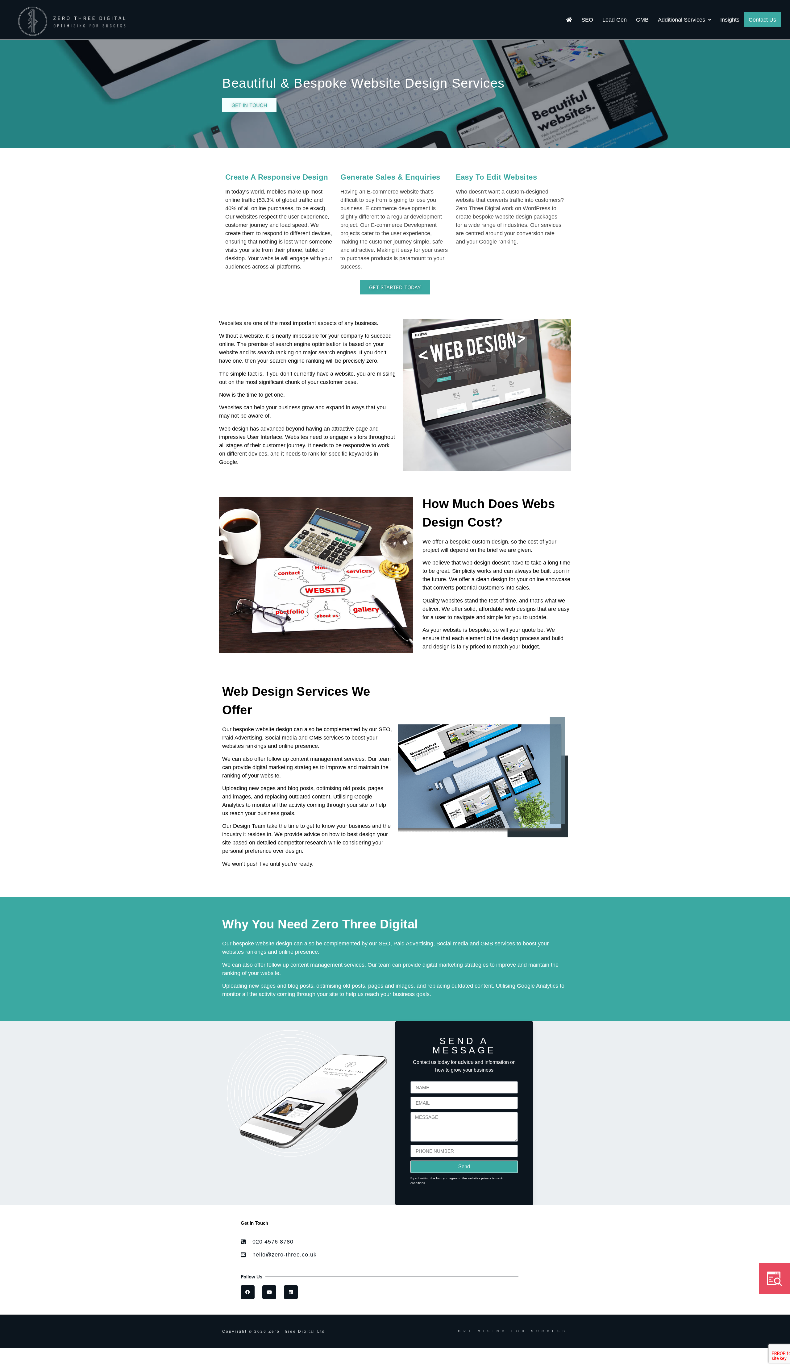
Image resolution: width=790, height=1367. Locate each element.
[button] (684, 19)
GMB (642, 20)
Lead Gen (614, 20)
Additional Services (681, 20)
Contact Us (762, 20)
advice (466, 1062)
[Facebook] (248, 1292)
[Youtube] (269, 1292)
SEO (587, 20)
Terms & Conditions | (248, 1355)
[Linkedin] (291, 1292)
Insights (729, 20)
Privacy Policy (292, 1355)
